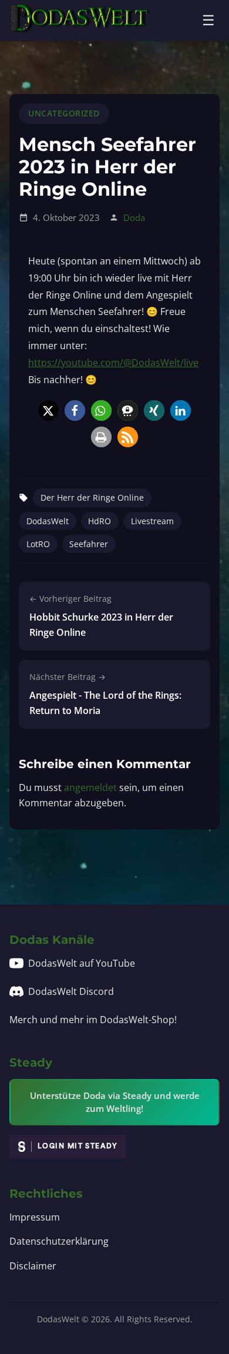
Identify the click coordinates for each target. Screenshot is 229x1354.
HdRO (99, 521)
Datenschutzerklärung (59, 1241)
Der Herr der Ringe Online (92, 497)
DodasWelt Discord (71, 991)
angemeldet (90, 787)
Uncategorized (64, 113)
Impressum (34, 1217)
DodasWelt (47, 521)
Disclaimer (32, 1265)
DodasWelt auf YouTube (81, 963)
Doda (134, 217)
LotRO (38, 543)
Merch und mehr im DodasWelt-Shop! (93, 1019)
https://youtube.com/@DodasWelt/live (113, 362)
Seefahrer (88, 543)
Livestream (152, 521)
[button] (48, 410)
